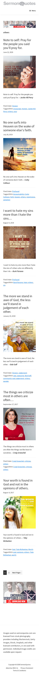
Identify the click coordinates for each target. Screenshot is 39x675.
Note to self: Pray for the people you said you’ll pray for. (17, 44)
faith (12, 197)
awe (14, 376)
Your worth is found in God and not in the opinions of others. (18, 484)
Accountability (18, 194)
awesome (20, 376)
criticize (28, 461)
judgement (20, 378)
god (13, 378)
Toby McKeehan (22, 549)
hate (25, 282)
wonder (6, 381)
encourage (17, 109)
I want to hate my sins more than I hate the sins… (18, 214)
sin (4, 285)
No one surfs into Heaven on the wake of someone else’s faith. (18, 126)
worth (14, 555)
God (13, 549)
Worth (30, 549)
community (7, 378)
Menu (34, 11)
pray (15, 111)
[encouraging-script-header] (19, 22)
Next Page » (16, 573)
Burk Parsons (18, 282)
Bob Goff (28, 376)
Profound (15, 191)
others (10, 111)
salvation (6, 200)
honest (24, 109)
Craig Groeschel (18, 461)
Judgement (23, 373)
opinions (20, 552)
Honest (15, 106)
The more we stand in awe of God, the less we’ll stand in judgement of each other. (17, 304)
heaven (17, 197)
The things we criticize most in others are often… (18, 396)
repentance (30, 197)
